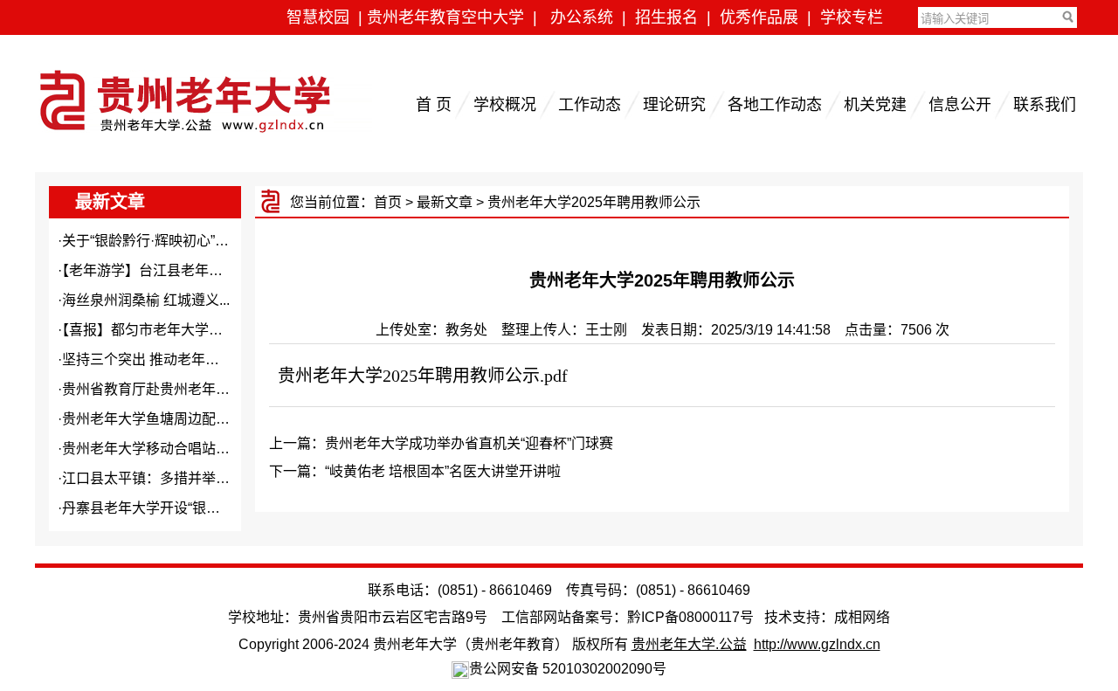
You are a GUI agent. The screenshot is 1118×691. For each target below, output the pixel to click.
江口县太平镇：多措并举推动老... (165, 478)
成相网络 (862, 617)
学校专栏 (851, 17)
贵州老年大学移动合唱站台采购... (165, 448)
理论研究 (674, 105)
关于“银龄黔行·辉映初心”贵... (150, 240)
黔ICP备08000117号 (690, 617)
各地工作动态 (775, 105)
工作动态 (589, 105)
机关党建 (875, 105)
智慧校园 (317, 17)
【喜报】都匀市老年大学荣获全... (161, 329)
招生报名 (666, 17)
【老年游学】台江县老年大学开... (161, 270)
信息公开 (959, 105)
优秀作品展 (759, 17)
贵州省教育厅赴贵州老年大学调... (165, 389)
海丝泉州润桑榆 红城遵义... (146, 300)
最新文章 (445, 202)
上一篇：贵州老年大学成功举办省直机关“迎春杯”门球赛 (441, 443)
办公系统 (581, 17)
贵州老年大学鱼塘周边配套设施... (165, 418)
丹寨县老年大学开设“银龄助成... (160, 508)
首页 (388, 202)
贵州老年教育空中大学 (445, 17)
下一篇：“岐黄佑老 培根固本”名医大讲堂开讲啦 (415, 471)
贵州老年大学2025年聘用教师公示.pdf (423, 375)
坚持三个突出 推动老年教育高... (160, 359)
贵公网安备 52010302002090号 (567, 668)
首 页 (434, 105)
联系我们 (1044, 105)
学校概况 (504, 105)
